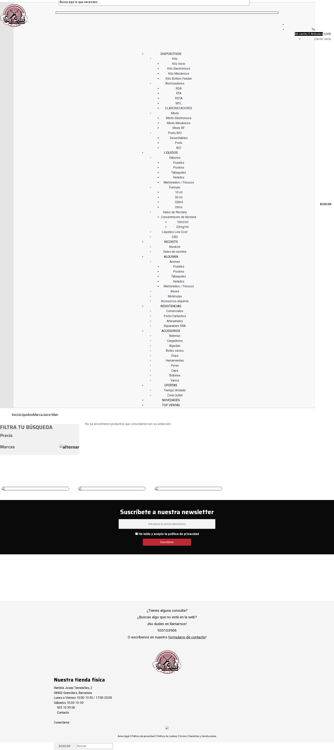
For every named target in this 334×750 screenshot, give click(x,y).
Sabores (175, 158)
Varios (174, 380)
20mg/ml (182, 227)
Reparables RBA (175, 326)
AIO (178, 148)
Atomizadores (174, 83)
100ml (178, 202)
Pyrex (175, 365)
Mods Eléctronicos (178, 118)
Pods (178, 143)
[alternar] (69, 447)
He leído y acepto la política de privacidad (169, 534)
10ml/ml (182, 222)
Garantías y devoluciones (202, 736)
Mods (175, 113)
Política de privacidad (143, 736)
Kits (174, 59)
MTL (179, 103)
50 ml (178, 197)
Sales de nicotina (174, 251)
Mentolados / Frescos (179, 182)
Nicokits (174, 247)
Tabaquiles (178, 172)
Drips (174, 356)
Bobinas (174, 375)
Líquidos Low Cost (174, 232)
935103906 (167, 630)
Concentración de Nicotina (178, 217)
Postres (178, 167)
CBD (175, 237)
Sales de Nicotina (175, 212)
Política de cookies (167, 736)
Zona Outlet (175, 395)
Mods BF (178, 128)
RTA (178, 93)
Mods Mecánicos (178, 123)
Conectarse (61, 722)
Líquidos (26, 415)
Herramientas (175, 360)
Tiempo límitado (175, 390)
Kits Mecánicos (178, 73)
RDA (179, 88)
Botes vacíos (175, 350)
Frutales (178, 163)
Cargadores (175, 341)
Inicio (16, 415)
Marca (37, 415)
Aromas (175, 262)
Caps (174, 370)
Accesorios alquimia (174, 301)
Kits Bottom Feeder (178, 78)
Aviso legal (124, 736)
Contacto (63, 712)
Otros (178, 207)
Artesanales (175, 321)
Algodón (174, 346)
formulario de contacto (186, 637)
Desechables (179, 138)
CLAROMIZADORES (178, 108)
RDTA (178, 98)
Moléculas (175, 296)
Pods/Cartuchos (175, 316)
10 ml (178, 192)
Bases (174, 291)
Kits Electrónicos (178, 68)
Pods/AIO (175, 133)
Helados (178, 177)
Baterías (174, 336)
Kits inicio (178, 64)
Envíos (183, 736)
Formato (174, 187)
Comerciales (174, 311)
